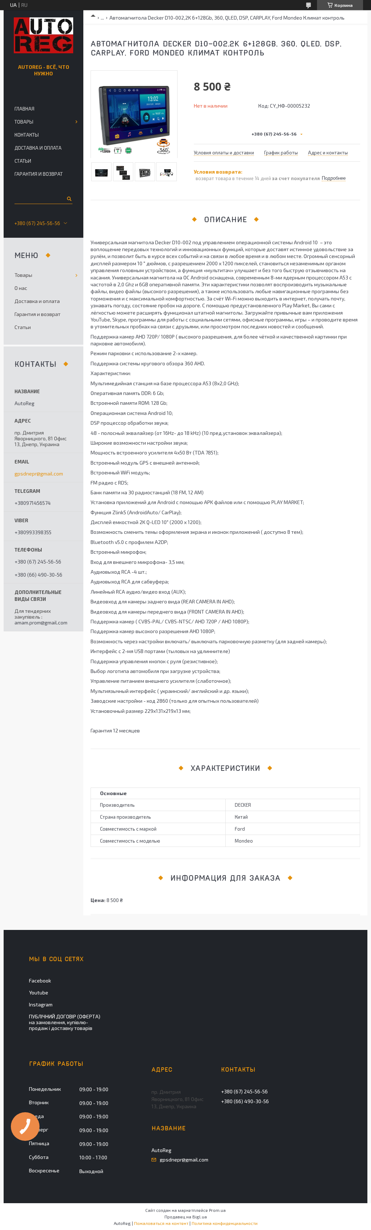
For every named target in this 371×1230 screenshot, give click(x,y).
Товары (23, 122)
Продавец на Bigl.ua (185, 1216)
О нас (20, 288)
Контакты (26, 135)
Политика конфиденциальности (225, 1223)
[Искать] (68, 198)
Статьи (22, 161)
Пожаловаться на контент (161, 1223)
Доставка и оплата (38, 148)
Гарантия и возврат (38, 174)
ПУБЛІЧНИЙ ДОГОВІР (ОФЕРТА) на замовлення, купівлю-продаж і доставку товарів (64, 1022)
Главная (24, 109)
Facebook (40, 980)
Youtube (38, 992)
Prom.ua (217, 1210)
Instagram (41, 1004)
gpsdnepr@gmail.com (38, 474)
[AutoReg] (43, 35)
